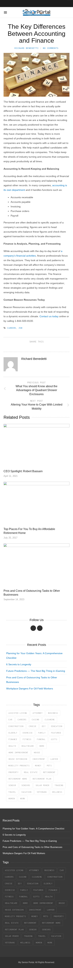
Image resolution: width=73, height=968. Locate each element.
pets (49, 766)
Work (22, 798)
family (42, 733)
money (38, 766)
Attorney (38, 713)
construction (16, 726)
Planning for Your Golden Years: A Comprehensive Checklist (33, 828)
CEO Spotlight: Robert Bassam (23, 471)
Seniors (25, 785)
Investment (39, 759)
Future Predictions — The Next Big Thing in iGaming (35, 670)
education (56, 726)
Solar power (42, 785)
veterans (42, 792)
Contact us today (49, 316)
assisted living (18, 713)
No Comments (50, 48)
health (12, 746)
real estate (31, 772)
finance (13, 739)
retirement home (18, 779)
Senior (12, 785)
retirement (49, 772)
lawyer (54, 759)
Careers (11, 328)
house (37, 752)
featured (56, 733)
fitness (27, 739)
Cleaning (50, 720)
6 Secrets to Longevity (18, 664)
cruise (32, 726)
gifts (54, 739)
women (12, 798)
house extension (18, 759)
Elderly (13, 733)
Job (20, 328)
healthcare (27, 746)
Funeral (41, 739)
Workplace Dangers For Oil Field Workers (29, 688)
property (13, 772)
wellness (57, 792)
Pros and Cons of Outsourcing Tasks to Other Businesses (32, 847)
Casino (35, 720)
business (53, 713)
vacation (26, 792)
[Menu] (5, 12)
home (41, 746)
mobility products (19, 766)
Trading (59, 785)
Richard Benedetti (27, 48)
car (10, 720)
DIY (44, 726)
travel (12, 792)
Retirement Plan (42, 779)
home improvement (18, 752)
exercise (28, 733)
